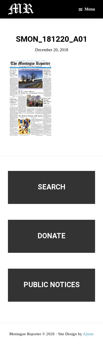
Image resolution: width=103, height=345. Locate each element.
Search (51, 187)
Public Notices (52, 285)
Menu (90, 9)
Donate (51, 236)
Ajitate (88, 334)
